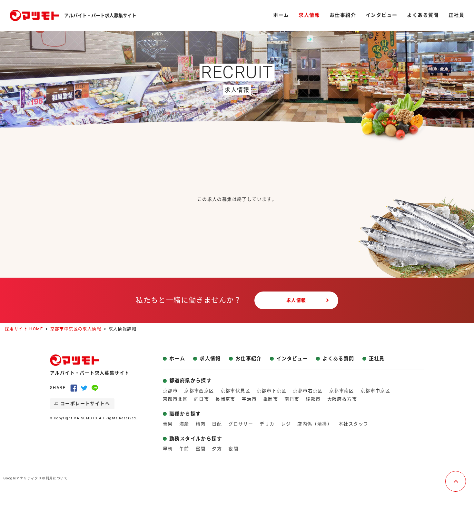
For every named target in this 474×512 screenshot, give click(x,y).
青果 (168, 423)
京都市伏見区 (235, 390)
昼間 (201, 448)
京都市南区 (341, 390)
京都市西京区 (199, 390)
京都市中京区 (375, 390)
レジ (286, 423)
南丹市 (291, 399)
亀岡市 (270, 399)
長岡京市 (225, 399)
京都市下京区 (271, 390)
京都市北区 (175, 399)
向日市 (201, 399)
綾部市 (313, 399)
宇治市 (249, 399)
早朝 (168, 448)
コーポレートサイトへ (85, 403)
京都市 (170, 390)
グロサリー (240, 423)
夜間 (233, 448)
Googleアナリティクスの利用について (35, 478)
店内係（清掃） (314, 423)
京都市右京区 (307, 390)
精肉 (201, 423)
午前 (184, 448)
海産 (184, 423)
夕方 (217, 448)
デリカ (267, 423)
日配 (217, 423)
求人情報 (296, 300)
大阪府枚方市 (342, 399)
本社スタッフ (353, 423)
